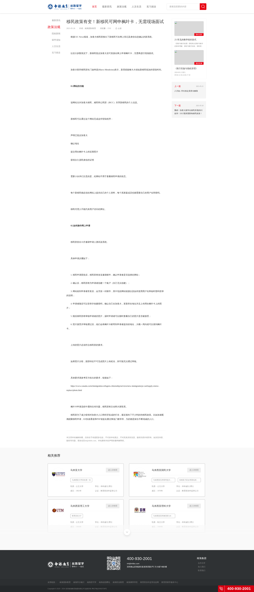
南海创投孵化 (104, 582)
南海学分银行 (78, 582)
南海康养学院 (132, 582)
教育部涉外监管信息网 (149, 582)
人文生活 (136, 6)
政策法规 (121, 6)
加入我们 (201, 567)
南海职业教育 (118, 582)
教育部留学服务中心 (169, 582)
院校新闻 (56, 33)
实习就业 (151, 6)
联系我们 (201, 570)
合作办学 (201, 563)
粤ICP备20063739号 (99, 589)
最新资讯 (107, 6)
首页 (94, 6)
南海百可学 (91, 582)
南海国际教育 (65, 582)
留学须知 (56, 40)
